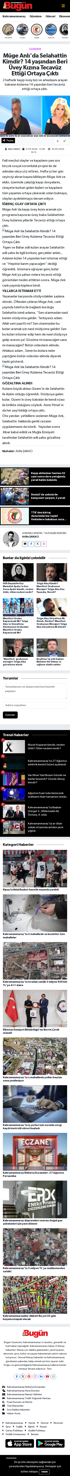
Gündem (35, 16)
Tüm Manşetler (15, 1406)
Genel (31, 1423)
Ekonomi (58, 1423)
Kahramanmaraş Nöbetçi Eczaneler (26, 1387)
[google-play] (50, 1444)
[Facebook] (31, 544)
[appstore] (20, 1444)
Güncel (50, 16)
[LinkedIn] (41, 1376)
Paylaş (10, 140)
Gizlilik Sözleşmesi (16, 1434)
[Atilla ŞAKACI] (11, 538)
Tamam (44, 1472)
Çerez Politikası (14, 1430)
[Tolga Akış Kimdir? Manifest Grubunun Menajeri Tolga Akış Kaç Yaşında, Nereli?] (52, 572)
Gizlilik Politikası (36, 1430)
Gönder (10, 715)
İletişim (35, 1434)
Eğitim (31, 1426)
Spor (8, 1426)
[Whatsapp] (53, 1376)
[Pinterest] (29, 1376)
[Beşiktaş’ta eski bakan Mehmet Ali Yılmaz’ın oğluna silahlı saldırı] (52, 647)
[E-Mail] (25, 544)
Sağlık (19, 1426)
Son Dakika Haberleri (18, 1409)
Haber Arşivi (13, 1413)
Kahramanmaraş (14, 16)
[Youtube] (47, 1376)
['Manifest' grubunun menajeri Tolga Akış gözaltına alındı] (18, 647)
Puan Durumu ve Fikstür (19, 1402)
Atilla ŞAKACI (14, 149)
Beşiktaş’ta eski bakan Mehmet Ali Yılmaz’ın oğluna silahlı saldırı (50, 662)
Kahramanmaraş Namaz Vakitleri (24, 1394)
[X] (23, 1376)
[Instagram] (44, 544)
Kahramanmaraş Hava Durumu (23, 1390)
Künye (43, 1426)
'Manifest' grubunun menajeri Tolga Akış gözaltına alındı (15, 662)
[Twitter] (37, 544)
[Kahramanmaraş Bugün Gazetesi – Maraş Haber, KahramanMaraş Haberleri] (17, 6)
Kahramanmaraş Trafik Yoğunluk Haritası (29, 1398)
